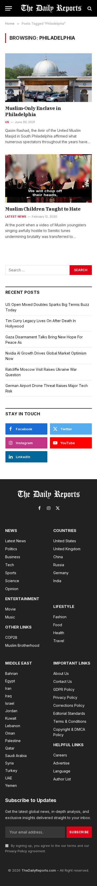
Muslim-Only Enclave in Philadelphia (33, 111)
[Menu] (8, 8)
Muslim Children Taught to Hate (43, 209)
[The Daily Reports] (51, 8)
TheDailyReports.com (38, 870)
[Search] (89, 8)
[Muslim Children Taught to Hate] (48, 178)
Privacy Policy (16, 851)
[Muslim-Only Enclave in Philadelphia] (48, 77)
